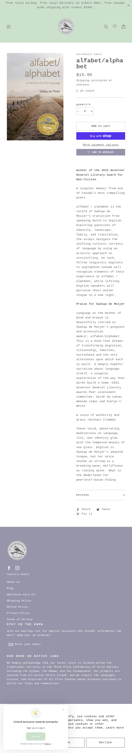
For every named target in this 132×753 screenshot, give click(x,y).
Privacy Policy (18, 613)
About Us (13, 582)
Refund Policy (17, 607)
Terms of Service (20, 619)
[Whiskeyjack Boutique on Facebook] (9, 568)
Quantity (83, 105)
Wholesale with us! (21, 594)
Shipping (82, 80)
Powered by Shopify (18, 574)
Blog (10, 588)
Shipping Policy (19, 600)
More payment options (101, 145)
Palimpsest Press (89, 54)
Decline (105, 742)
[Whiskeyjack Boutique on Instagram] (17, 568)
